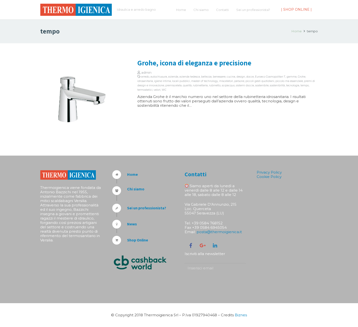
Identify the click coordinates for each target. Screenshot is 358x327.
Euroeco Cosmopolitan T (270, 76)
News (132, 224)
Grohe (301, 76)
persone (239, 81)
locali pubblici (181, 81)
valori (157, 89)
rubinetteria (200, 85)
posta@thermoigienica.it (219, 232)
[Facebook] (191, 245)
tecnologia (292, 85)
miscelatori (226, 81)
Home (296, 31)
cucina (231, 76)
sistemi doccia (245, 85)
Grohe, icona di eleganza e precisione (194, 62)
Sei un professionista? (146, 208)
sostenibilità (277, 85)
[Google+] (203, 245)
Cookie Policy (269, 176)
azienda (173, 76)
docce (250, 76)
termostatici (144, 89)
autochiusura (159, 76)
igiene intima (162, 81)
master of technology (204, 81)
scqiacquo (228, 85)
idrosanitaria (145, 81)
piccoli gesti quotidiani (259, 81)
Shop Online (137, 240)
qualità (187, 85)
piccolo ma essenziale (289, 81)
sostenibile (262, 85)
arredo (145, 76)
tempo (305, 85)
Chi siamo (135, 189)
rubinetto (215, 85)
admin (146, 72)
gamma (292, 76)
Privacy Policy (269, 172)
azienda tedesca (189, 76)
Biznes (241, 315)
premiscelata (173, 85)
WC (164, 89)
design (240, 76)
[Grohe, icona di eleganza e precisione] (81, 99)
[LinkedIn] (215, 245)
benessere (219, 76)
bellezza (206, 76)
